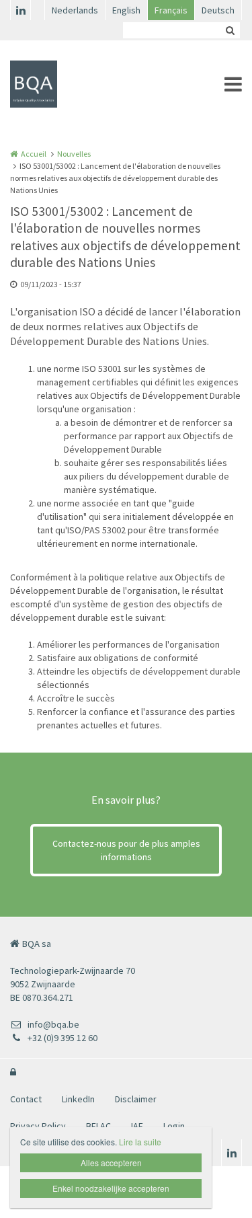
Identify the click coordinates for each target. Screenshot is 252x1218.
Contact (26, 1099)
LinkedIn (78, 1099)
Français (171, 10)
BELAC (98, 1126)
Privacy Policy (38, 1126)
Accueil (33, 154)
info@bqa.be (53, 1024)
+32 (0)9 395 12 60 (62, 1038)
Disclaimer (136, 1099)
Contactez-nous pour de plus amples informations (126, 850)
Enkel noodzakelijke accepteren (110, 1188)
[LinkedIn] (20, 10)
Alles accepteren (111, 1162)
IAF (137, 1126)
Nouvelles (74, 154)
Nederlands (75, 10)
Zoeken (230, 30)
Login (174, 1126)
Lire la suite (140, 1141)
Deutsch (218, 10)
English (126, 10)
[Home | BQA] (53, 84)
